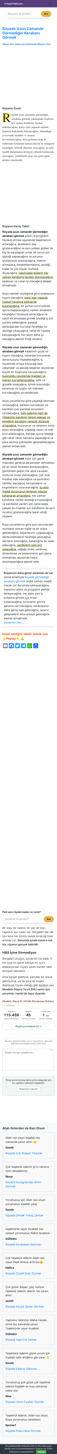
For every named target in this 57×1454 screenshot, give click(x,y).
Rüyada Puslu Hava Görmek (23, 1430)
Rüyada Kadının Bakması (21, 1368)
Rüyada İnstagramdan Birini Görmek (23, 1184)
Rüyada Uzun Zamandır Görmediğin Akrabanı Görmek (23, 33)
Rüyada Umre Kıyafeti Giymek (24, 1401)
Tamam (41, 1452)
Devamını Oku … (14, 622)
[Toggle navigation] (50, 4)
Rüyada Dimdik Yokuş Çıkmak (24, 1215)
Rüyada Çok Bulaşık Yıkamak (23, 1153)
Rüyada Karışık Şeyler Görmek (24, 1306)
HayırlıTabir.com (14, 3)
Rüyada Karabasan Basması (23, 1244)
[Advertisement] (28, 76)
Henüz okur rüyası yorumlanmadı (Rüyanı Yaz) (26, 44)
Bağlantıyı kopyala (28, 1089)
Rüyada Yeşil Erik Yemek (21, 1339)
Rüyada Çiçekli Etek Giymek (23, 1273)
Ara (46, 13)
